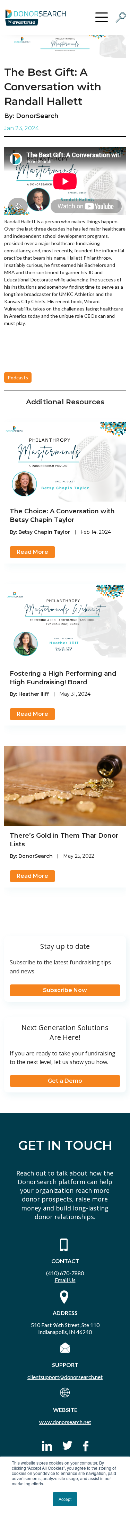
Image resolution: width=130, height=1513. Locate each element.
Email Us (65, 1280)
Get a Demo (65, 1081)
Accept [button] (65, 1499)
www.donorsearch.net (65, 1422)
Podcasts (18, 377)
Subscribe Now (65, 990)
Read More (32, 552)
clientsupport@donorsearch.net (65, 1377)
